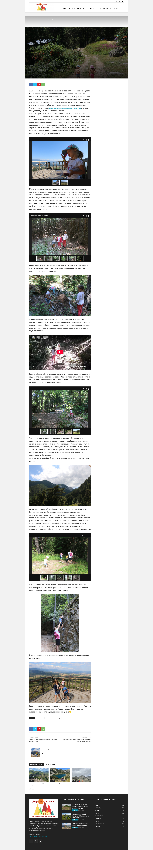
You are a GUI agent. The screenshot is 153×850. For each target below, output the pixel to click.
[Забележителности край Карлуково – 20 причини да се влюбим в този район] (66, 816)
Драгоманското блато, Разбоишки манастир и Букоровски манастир (76, 740)
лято (42, 718)
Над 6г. (52, 780)
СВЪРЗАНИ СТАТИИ (36, 764)
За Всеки (32, 780)
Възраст (80, 8)
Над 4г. (48, 19)
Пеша (48, 65)
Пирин (46, 718)
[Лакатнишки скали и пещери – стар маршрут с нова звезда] (39, 775)
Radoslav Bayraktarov (36, 74)
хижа (64, 718)
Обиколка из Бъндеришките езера (59, 783)
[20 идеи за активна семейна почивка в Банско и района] (66, 826)
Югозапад (58, 65)
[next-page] (33, 788)
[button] (122, 9)
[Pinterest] (39, 84)
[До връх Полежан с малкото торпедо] (81, 775)
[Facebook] (116, 1)
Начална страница (34, 19)
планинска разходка (55, 718)
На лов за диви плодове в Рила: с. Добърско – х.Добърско (43, 740)
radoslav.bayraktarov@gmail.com (38, 836)
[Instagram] (119, 1)
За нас (116, 8)
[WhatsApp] (43, 84)
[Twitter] (35, 84)
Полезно (90, 8)
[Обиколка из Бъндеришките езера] (60, 775)
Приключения (68, 8)
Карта (99, 8)
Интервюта (107, 8)
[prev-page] (30, 788)
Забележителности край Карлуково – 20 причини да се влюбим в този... (80, 816)
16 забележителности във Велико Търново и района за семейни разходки (80, 806)
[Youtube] (122, 1)
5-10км (37, 718)
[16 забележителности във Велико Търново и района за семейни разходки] (66, 807)
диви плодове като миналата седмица (65, 108)
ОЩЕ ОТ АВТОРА (50, 764)
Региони (52, 65)
